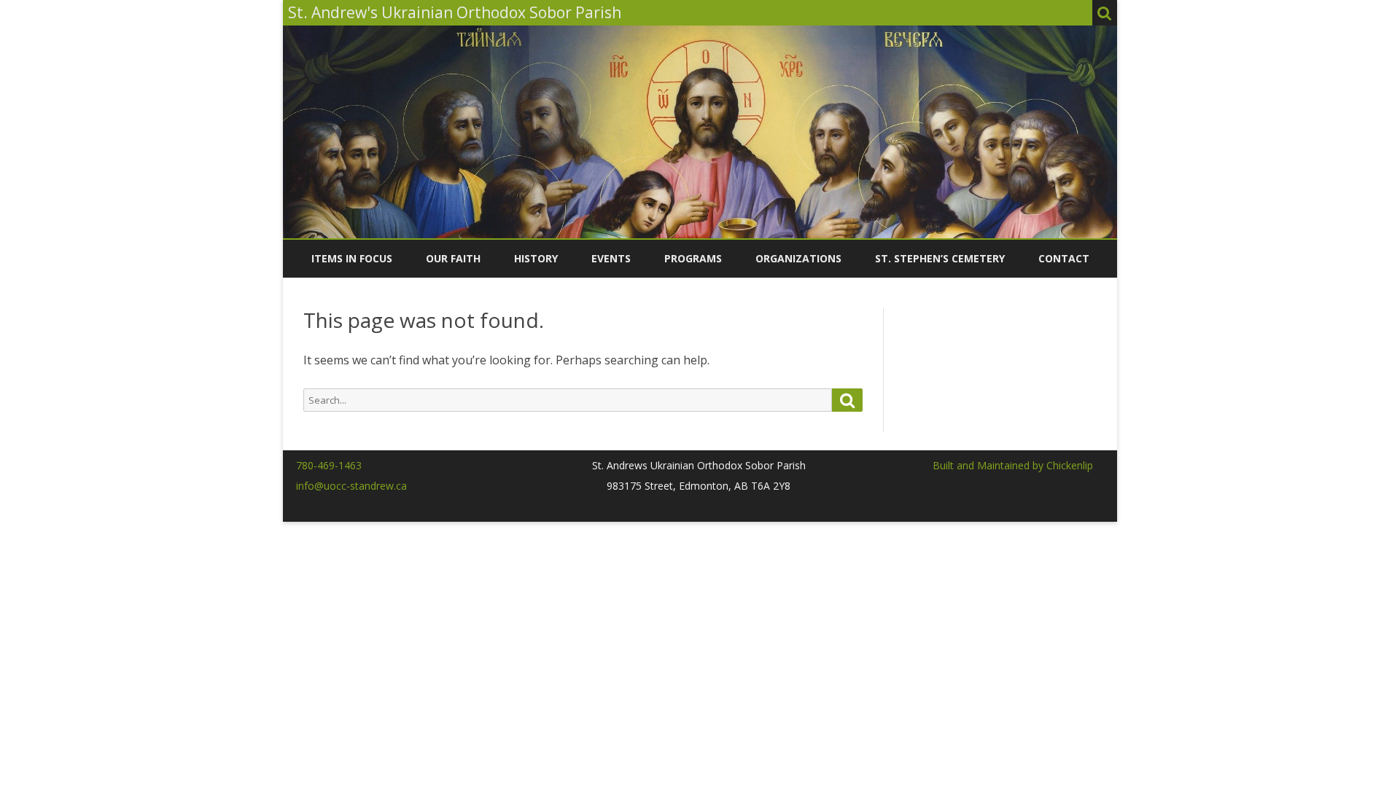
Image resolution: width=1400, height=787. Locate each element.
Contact (1063, 258)
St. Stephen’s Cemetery (940, 258)
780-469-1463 (329, 465)
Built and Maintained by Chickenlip (1013, 465)
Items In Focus (351, 258)
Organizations (798, 258)
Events (611, 258)
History (536, 258)
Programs (693, 258)
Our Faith (453, 258)
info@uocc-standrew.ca (351, 486)
